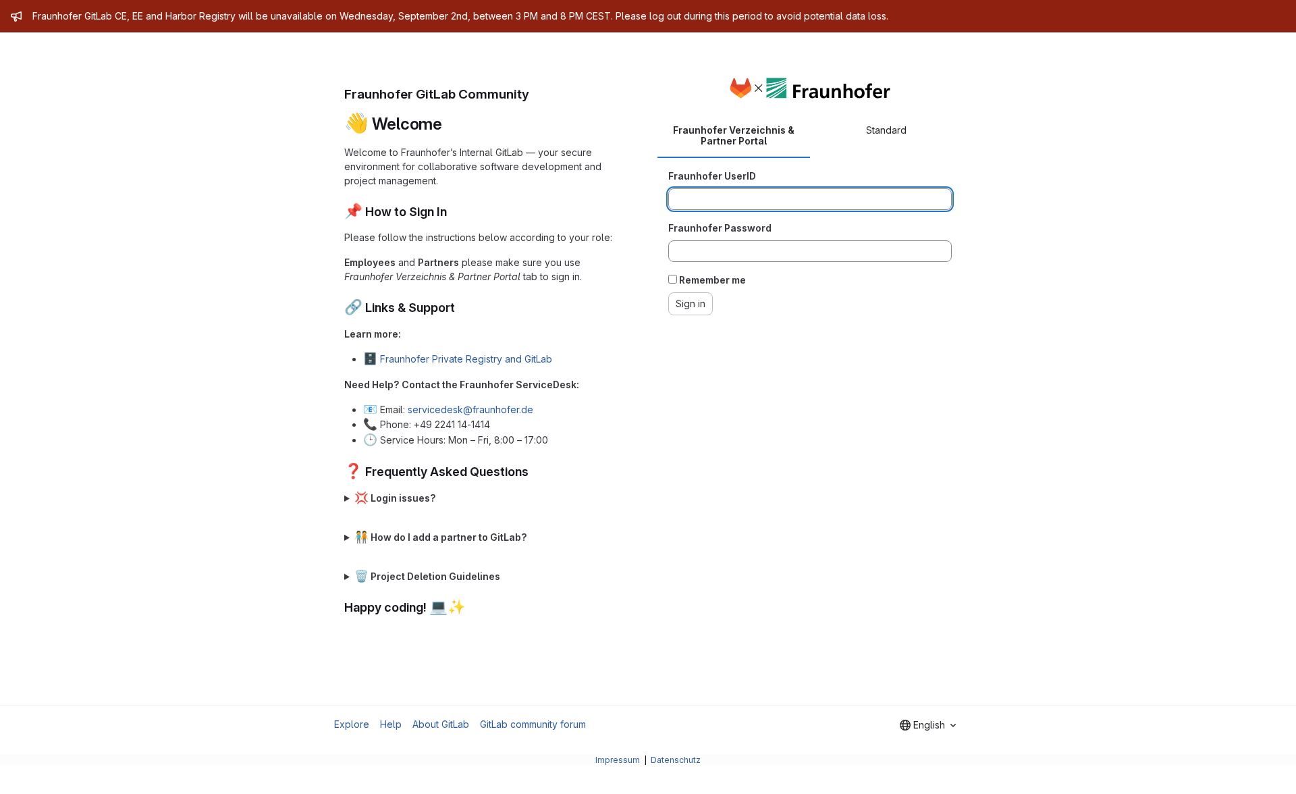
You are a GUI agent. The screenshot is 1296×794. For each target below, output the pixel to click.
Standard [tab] (886, 130)
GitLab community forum (533, 724)
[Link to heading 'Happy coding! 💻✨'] (472, 607)
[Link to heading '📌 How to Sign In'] (453, 212)
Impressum (618, 760)
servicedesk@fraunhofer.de (470, 409)
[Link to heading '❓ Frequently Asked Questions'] (535, 472)
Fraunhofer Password (720, 228)
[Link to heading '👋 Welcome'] (451, 124)
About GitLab (440, 724)
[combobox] (928, 725)
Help (391, 724)
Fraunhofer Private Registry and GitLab (466, 359)
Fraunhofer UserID (712, 176)
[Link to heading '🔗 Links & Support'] (461, 307)
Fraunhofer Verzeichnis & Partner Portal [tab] (733, 135)
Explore (351, 724)
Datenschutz (676, 760)
